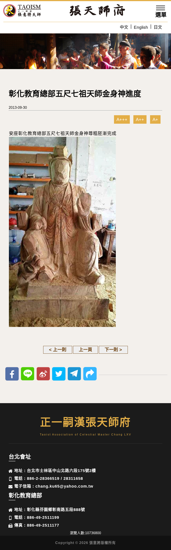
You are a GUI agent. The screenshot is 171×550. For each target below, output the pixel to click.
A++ (140, 119)
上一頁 (85, 349)
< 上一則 (57, 349)
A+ (155, 119)
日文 (158, 27)
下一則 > (113, 349)
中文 (124, 27)
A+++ (121, 119)
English (141, 27)
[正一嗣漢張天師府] (22, 11)
